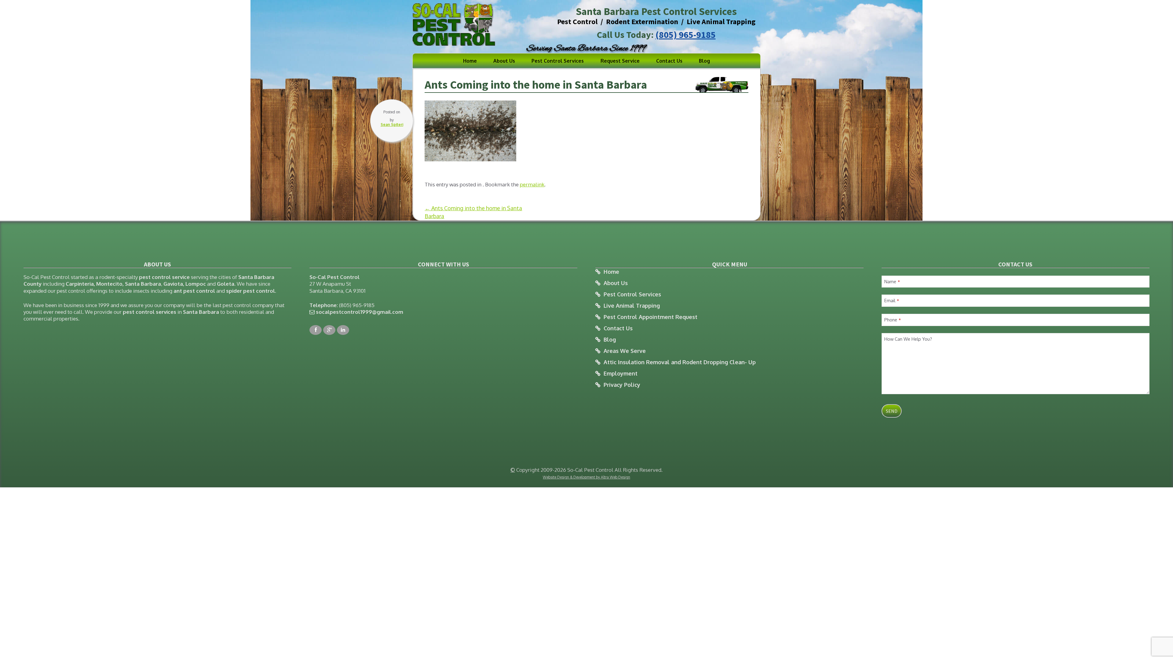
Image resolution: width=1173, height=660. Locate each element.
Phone (892, 319)
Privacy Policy (622, 385)
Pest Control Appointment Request (650, 317)
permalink (532, 184)
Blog (704, 61)
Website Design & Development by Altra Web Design (586, 477)
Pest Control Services (558, 61)
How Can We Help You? (908, 339)
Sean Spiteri (392, 124)
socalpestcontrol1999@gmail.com (359, 312)
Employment (621, 373)
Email (891, 300)
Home (470, 61)
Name (892, 281)
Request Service (620, 61)
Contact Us (669, 61)
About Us (504, 61)
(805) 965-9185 (686, 34)
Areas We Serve (625, 351)
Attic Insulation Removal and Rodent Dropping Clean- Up (680, 362)
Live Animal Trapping (632, 306)
